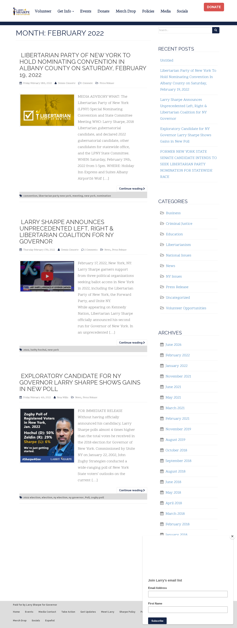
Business (173, 213)
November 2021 (178, 376)
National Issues (178, 255)
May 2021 (173, 397)
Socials (182, 11)
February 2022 (178, 355)
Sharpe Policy (127, 612)
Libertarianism (178, 245)
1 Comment (87, 83)
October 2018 (176, 450)
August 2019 (175, 440)
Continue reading (131, 188)
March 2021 (175, 408)
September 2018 (178, 461)
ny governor (76, 497)
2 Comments (91, 250)
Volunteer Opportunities (186, 308)
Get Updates (88, 612)
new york (90, 195)
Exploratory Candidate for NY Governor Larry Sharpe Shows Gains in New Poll (79, 382)
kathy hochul (38, 349)
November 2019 (178, 429)
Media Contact (47, 612)
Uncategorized (178, 297)
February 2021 (177, 418)
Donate (103, 11)
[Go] (215, 30)
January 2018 (176, 535)
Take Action (68, 612)
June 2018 (173, 482)
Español (50, 620)
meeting (77, 195)
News (108, 250)
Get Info (65, 11)
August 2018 (176, 471)
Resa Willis (62, 397)
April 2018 (174, 503)
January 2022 (177, 366)
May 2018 (173, 492)
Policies (148, 11)
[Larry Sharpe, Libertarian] (21, 10)
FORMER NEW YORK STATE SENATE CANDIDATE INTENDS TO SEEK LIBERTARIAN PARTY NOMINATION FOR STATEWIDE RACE (188, 164)
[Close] (232, 536)
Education (174, 234)
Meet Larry (107, 612)
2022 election (31, 497)
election (47, 497)
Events (85, 11)
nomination (104, 195)
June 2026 (173, 344)
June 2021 (173, 387)
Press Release (107, 83)
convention (30, 195)
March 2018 (175, 513)
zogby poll (97, 497)
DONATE (214, 7)
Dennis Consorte (66, 83)
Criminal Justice (179, 223)
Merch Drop (126, 11)
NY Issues (174, 276)
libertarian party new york (55, 195)
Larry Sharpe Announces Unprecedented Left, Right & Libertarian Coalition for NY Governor (66, 231)
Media (166, 11)
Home (16, 612)
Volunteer (43, 11)
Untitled (166, 60)
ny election (60, 497)
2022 (26, 349)
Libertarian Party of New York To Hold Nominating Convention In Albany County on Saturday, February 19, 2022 (82, 65)
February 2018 (178, 524)
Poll (87, 497)
